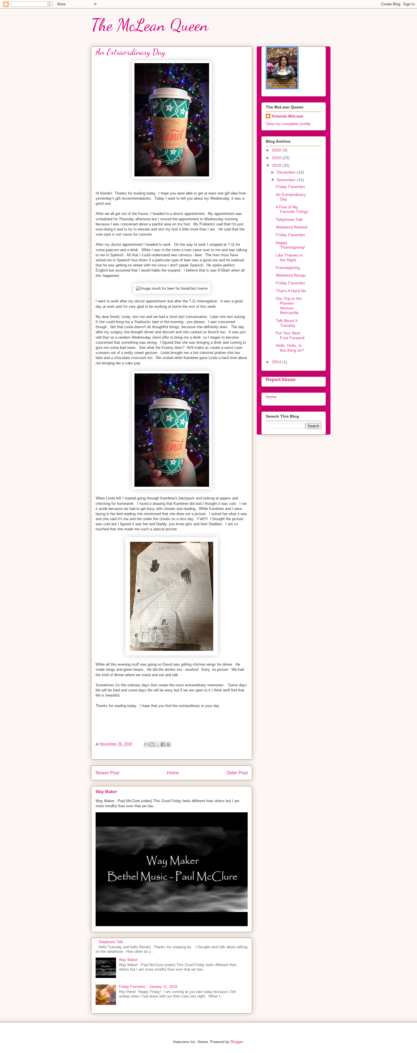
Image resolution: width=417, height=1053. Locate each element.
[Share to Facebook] (163, 744)
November (287, 180)
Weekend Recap (291, 275)
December (287, 172)
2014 (277, 362)
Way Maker (106, 791)
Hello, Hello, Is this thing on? (290, 348)
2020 (277, 150)
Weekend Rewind (291, 227)
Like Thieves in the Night (289, 257)
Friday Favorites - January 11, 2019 (148, 986)
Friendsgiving (288, 267)
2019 (277, 157)
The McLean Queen (149, 25)
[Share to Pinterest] (168, 744)
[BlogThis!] (152, 744)
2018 (277, 165)
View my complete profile (288, 123)
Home (173, 772)
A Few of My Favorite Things (292, 209)
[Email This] (146, 744)
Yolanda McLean (287, 116)
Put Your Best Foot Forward (290, 335)
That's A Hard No (291, 291)
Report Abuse (281, 379)
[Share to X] (157, 744)
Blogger (237, 1042)
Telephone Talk (110, 942)
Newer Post (107, 772)
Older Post (237, 772)
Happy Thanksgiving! (290, 245)
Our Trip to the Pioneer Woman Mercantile (289, 305)
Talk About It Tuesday (287, 323)
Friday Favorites (290, 186)
